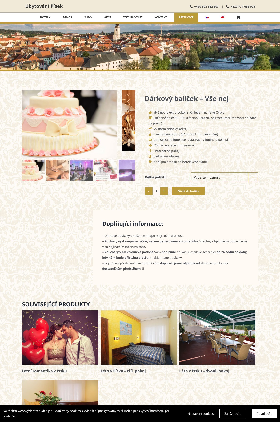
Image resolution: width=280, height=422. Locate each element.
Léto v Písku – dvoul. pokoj (204, 370)
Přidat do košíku (188, 191)
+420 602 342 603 (206, 6)
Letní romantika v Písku (44, 370)
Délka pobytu (155, 177)
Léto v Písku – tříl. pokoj (123, 370)
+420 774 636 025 (243, 6)
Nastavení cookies (201, 414)
